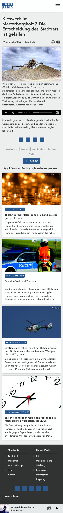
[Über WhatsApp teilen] (35, 139)
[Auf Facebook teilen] (21, 139)
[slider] (42, 112)
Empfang (40, 479)
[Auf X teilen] (28, 139)
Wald (31, 153)
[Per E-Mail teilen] (42, 139)
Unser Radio (43, 450)
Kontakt (11, 474)
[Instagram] (31, 488)
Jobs (38, 456)
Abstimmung (11, 149)
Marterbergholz (38, 149)
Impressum (41, 470)
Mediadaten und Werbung (44, 463)
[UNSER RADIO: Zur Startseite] (28, 6)
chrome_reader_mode (58, 42)
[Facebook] (24, 488)
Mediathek (13, 460)
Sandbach (52, 149)
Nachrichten (14, 456)
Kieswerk (24, 149)
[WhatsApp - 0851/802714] (45, 488)
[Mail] (17, 488)
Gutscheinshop (15, 465)
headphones (53, 42)
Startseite (13, 450)
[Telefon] (38, 488)
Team (10, 470)
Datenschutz (42, 474)
